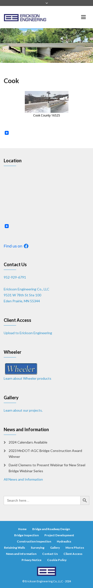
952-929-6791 (15, 277)
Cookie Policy (56, 560)
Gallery (55, 547)
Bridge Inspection (26, 535)
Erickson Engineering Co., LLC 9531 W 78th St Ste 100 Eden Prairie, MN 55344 (26, 295)
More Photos (74, 547)
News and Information (21, 554)
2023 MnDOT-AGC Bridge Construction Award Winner (45, 453)
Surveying (37, 547)
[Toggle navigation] (83, 17)
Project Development (59, 535)
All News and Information (23, 479)
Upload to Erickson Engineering (28, 333)
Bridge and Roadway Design (51, 529)
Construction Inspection (34, 541)
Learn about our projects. (23, 410)
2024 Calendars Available (28, 442)
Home (22, 529)
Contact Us (50, 554)
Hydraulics (64, 541)
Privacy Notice (31, 560)
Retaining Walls (14, 547)
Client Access (72, 554)
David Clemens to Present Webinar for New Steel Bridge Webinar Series (47, 468)
